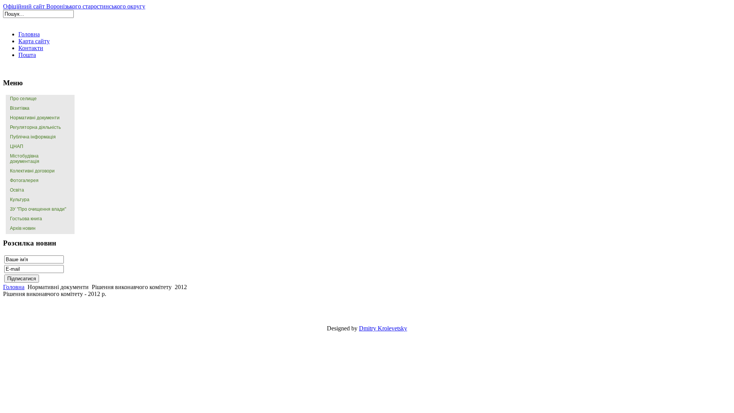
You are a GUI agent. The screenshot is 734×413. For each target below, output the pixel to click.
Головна (13, 287)
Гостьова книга (26, 218)
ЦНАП (16, 146)
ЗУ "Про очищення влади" (38, 209)
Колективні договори (32, 171)
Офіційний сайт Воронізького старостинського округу (74, 6)
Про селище (23, 98)
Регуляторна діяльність (35, 127)
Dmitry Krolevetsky (383, 328)
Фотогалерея (24, 180)
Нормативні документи (35, 117)
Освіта (17, 190)
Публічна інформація (33, 137)
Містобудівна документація (24, 158)
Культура (19, 199)
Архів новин (23, 228)
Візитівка (19, 108)
